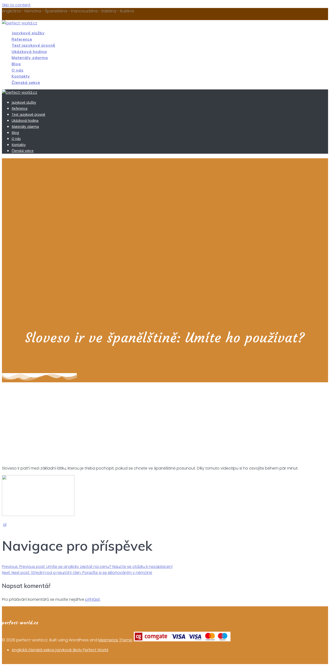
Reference (22, 39)
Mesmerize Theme (115, 640)
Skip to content (16, 5)
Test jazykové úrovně (33, 45)
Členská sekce (26, 82)
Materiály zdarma (30, 57)
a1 (5, 524)
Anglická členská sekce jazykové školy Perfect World (60, 650)
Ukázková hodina (29, 51)
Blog (16, 63)
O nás (17, 70)
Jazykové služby (28, 32)
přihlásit (92, 599)
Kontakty (21, 76)
